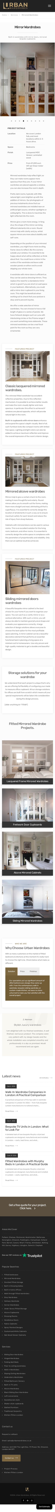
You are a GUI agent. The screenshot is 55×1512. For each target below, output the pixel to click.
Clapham (39, 1207)
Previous (4, 63)
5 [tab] (27, 82)
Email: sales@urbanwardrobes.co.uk (16, 1402)
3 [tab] (19, 82)
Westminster (30, 1199)
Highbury (15, 1207)
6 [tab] (31, 82)
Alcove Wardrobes (11, 1350)
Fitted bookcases (11, 1236)
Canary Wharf (18, 1204)
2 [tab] (15, 82)
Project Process (10, 1430)
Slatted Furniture (11, 1369)
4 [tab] (23, 82)
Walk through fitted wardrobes (16, 1255)
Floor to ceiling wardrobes (15, 1328)
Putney (28, 1204)
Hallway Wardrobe (11, 1263)
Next (50, 63)
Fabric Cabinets (10, 1286)
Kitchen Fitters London (13, 1377)
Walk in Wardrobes (11, 1331)
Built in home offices (12, 1252)
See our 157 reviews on (12, 1217)
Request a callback (9, 1396)
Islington (23, 1207)
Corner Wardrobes (11, 1267)
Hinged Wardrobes (11, 1320)
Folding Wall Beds (11, 1324)
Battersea (41, 1199)
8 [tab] (39, 82)
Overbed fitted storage (13, 1244)
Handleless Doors (11, 1282)
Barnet (9, 1204)
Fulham (5, 1199)
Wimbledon (36, 1204)
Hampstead (35, 1202)
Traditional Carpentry (13, 1373)
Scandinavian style (12, 1362)
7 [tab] (35, 82)
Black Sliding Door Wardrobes (16, 1354)
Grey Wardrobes (10, 1259)
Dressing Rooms (10, 1278)
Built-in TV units (11, 1347)
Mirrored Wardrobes (12, 1240)
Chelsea (12, 1199)
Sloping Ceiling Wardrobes (14, 1335)
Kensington (6, 1202)
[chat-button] (44, 1506)
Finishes (33, 933)
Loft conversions (11, 1358)
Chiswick (15, 1202)
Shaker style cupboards (13, 1365)
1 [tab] (11, 82)
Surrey (8, 1207)
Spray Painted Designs (13, 1289)
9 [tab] (43, 82)
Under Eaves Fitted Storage (15, 1270)
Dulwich (31, 1207)
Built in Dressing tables (13, 1248)
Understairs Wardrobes (13, 1339)
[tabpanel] (27, 60)
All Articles (44, 1040)
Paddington (25, 1202)
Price (22, 933)
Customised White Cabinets (15, 1293)
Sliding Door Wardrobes (13, 1316)
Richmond (20, 1199)
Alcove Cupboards (11, 1274)
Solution (11, 933)
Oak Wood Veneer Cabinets (15, 1297)
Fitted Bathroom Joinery (14, 1343)
